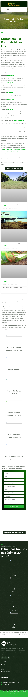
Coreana (10, 109)
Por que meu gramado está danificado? (11, 243)
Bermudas (10, 100)
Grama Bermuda (8, 151)
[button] (8, 9)
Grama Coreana (10, 153)
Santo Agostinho (19, 120)
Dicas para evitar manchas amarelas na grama (13, 287)
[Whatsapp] (5, 657)
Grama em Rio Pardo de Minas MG (14, 20)
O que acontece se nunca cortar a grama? (12, 204)
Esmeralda (10, 75)
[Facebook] (8, 657)
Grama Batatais (16, 149)
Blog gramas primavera (10, 131)
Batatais (10, 92)
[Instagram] (2, 657)
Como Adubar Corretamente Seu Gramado (12, 280)
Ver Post (5, 205)
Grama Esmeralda (7, 149)
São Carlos (10, 83)
